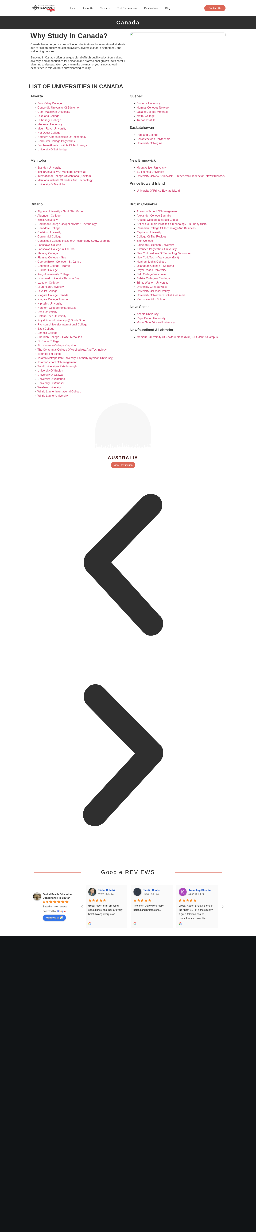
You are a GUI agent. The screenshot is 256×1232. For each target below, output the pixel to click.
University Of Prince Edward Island (158, 190)
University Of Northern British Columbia (161, 295)
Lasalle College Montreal (152, 111)
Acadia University (147, 314)
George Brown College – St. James (59, 261)
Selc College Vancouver (152, 274)
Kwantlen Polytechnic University (157, 249)
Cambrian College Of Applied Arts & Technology (67, 223)
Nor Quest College (48, 132)
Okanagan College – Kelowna (155, 265)
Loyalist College (47, 291)
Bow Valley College (49, 103)
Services (105, 8)
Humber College (47, 270)
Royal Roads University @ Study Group (61, 320)
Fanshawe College (49, 244)
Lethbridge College (49, 120)
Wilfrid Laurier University (52, 395)
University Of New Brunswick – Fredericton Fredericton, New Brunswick (181, 176)
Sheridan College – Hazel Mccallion (59, 337)
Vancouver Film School (151, 299)
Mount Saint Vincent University (156, 322)
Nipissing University (49, 303)
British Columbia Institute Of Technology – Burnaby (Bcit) (172, 223)
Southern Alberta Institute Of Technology (62, 145)
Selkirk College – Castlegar (154, 278)
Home (72, 8)
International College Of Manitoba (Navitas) (64, 176)
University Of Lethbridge (52, 149)
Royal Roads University (151, 270)
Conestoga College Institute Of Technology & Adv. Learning (73, 240)
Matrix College (146, 115)
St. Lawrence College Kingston (56, 345)
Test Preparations (127, 8)
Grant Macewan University (53, 111)
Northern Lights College (151, 261)
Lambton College (48, 282)
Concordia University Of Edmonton (58, 107)
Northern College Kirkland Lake (56, 307)
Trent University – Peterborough (57, 366)
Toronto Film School (49, 353)
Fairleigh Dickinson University (155, 244)
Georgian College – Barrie (53, 265)
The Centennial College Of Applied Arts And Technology (72, 349)
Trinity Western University (152, 282)
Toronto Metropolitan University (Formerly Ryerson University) (75, 358)
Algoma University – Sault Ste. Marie (60, 211)
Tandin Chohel (152, 890)
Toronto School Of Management (56, 362)
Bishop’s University (149, 103)
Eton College (145, 240)
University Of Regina (149, 143)
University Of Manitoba (51, 184)
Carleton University (49, 232)
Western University (49, 387)
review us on (52, 917)
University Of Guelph (50, 370)
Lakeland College (48, 115)
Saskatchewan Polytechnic (153, 139)
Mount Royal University (51, 128)
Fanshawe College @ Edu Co (56, 249)
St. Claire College (48, 341)
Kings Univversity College (53, 274)
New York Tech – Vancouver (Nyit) (158, 257)
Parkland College (147, 134)
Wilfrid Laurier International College (59, 391)
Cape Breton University (151, 318)
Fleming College (47, 253)
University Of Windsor (50, 383)
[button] (123, 565)
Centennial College (49, 236)
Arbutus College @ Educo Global (157, 219)
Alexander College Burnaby (154, 215)
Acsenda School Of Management (157, 211)
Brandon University (49, 167)
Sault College (45, 328)
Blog (167, 8)
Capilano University (149, 232)
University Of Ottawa (50, 374)
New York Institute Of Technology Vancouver (164, 253)
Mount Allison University (151, 167)
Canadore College (48, 228)
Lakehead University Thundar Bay (58, 278)
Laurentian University (50, 286)
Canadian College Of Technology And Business (166, 228)
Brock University (47, 219)
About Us (88, 8)
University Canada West (152, 286)
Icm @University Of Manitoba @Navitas (61, 171)
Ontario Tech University (51, 316)
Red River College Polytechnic (56, 141)
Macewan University (50, 124)
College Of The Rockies (151, 236)
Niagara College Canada (52, 295)
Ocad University (47, 311)
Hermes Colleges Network (153, 107)
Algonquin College (49, 215)
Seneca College (47, 332)
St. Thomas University (150, 171)
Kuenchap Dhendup (200, 890)
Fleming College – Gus (51, 257)
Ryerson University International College (62, 324)
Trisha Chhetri (106, 890)
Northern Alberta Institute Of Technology (61, 136)
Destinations (151, 8)
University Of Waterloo (51, 378)
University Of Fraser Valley (153, 291)
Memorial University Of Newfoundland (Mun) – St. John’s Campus (177, 337)
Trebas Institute (146, 120)
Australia (123, 457)
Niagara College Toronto (52, 299)
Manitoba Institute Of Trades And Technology (64, 180)
